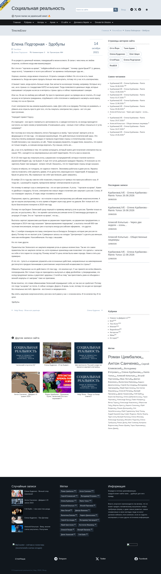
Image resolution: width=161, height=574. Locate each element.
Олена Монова (137, 417)
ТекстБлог (117, 30)
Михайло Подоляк (132, 420)
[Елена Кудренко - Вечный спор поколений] (17, 493)
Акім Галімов (133, 422)
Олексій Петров (125, 391)
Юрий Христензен (127, 388)
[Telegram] (132, 9)
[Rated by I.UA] (132, 545)
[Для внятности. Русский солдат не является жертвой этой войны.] (88, 353)
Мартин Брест (118, 405)
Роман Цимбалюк (124, 356)
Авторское (115, 332)
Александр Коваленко (128, 402)
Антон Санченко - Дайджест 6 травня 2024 (25, 395)
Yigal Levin (112, 417)
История (114, 338)
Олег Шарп (134, 54)
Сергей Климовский (69, 496)
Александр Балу (123, 399)
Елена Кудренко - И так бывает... (57, 365)
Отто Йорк (114, 48)
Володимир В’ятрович (90, 496)
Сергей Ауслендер (128, 385)
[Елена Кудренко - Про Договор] (17, 520)
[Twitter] (136, 9)
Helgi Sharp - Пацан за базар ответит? (88, 395)
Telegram (62, 559)
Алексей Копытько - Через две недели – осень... (129, 112)
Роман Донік (122, 422)
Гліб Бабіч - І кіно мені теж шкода (37, 509)
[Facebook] (140, 9)
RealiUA (113, 66)
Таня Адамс (129, 48)
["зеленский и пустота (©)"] (26, 353)
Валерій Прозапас (85, 530)
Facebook (143, 559)
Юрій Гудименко (128, 411)
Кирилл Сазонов (132, 405)
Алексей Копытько (126, 376)
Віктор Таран (113, 402)
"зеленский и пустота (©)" (25, 365)
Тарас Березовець (137, 425)
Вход (123, 10)
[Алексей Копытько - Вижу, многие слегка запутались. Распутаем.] (17, 528)
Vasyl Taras (139, 411)
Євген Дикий (113, 428)
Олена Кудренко (93, 310)
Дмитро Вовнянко (82, 510)
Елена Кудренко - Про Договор (36, 518)
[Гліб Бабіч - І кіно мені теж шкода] (17, 511)
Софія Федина (130, 414)
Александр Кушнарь (116, 420)
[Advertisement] (128, 159)
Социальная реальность (38, 8)
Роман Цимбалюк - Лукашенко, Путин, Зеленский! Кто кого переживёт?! (57, 396)
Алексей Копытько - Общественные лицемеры (129, 123)
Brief (113, 321)
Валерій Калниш (123, 417)
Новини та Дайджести (120, 318)
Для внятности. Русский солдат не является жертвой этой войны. (88, 366)
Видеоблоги (116, 330)
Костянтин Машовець (87, 525)
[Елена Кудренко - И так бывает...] (57, 353)
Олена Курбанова (131, 372)
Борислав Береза (115, 397)
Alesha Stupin (142, 414)
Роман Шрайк (124, 425)
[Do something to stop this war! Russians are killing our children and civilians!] (5, 5)
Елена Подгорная (20, 52)
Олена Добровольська (132, 397)
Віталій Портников (87, 506)
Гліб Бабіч (138, 394)
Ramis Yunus (85, 501)
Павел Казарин (137, 399)
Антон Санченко (123, 363)
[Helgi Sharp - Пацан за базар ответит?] (88, 382)
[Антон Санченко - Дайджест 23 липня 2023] (17, 502)
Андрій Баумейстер (115, 414)
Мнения (114, 327)
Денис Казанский (125, 394)
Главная (105, 30)
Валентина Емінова (127, 382)
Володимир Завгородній (89, 520)
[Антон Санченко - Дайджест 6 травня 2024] (26, 382)
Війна (113, 335)
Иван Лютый (125, 379)
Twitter (103, 559)
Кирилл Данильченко (88, 515)
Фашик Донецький (124, 408)
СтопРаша (114, 60)
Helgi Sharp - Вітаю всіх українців (27, 310)
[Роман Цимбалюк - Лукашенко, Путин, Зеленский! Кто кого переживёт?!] (57, 382)
